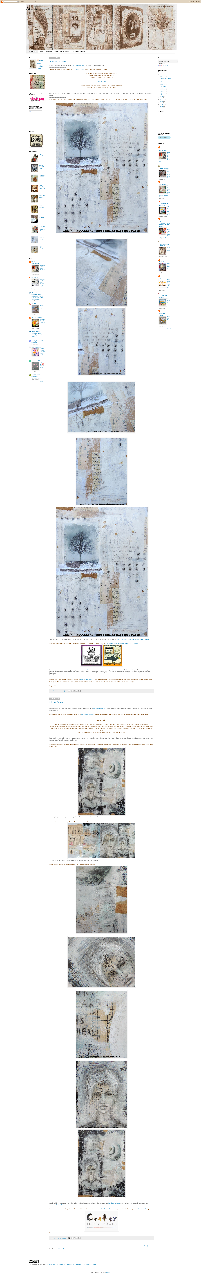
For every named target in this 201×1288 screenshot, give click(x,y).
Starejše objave (148, 1246)
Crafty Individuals (61, 1205)
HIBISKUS (168, 300)
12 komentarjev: (62, 691)
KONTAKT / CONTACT (79, 52)
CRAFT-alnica (36, 304)
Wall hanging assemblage (42, 188)
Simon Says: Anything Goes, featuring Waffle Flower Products (37, 298)
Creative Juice (163, 184)
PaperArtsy (35, 277)
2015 (161, 97)
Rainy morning (41, 206)
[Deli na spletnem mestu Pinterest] (80, 691)
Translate (165, 65)
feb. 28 (163, 89)
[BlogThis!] (74, 691)
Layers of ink (162, 278)
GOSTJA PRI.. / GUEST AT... (62, 52)
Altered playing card (41, 166)
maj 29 (163, 76)
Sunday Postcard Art (38, 341)
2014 (161, 99)
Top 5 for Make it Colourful (42, 321)
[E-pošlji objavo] (69, 691)
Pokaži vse (42, 381)
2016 (161, 74)
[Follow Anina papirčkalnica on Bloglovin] (164, 139)
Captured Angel (42, 196)
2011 (161, 107)
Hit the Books (56, 702)
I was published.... (41, 217)
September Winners (37, 378)
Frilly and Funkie (36, 347)
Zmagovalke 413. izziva (42, 307)
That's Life (162, 262)
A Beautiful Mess (57, 61)
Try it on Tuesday (37, 317)
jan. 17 (163, 94)
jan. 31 (163, 91)
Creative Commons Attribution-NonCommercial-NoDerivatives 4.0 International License (71, 1264)
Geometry (34, 342)
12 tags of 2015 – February (42, 156)
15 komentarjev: (62, 1238)
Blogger (108, 1272)
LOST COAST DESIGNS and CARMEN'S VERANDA (132, 639)
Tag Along (41, 247)
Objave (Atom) (62, 1249)
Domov (97, 1246)
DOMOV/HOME (32, 52)
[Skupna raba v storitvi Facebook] (78, 691)
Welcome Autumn (42, 176)
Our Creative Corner (78, 65)
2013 (161, 102)
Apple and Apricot (164, 168)
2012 (161, 104)
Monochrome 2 (168, 249)
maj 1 (163, 81)
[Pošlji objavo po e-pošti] (72, 691)
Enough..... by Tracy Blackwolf (42, 268)
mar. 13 (163, 86)
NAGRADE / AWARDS (45, 52)
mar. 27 (163, 84)
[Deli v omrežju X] (76, 691)
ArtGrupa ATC (36, 361)
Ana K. (41, 60)
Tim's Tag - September (42, 228)
